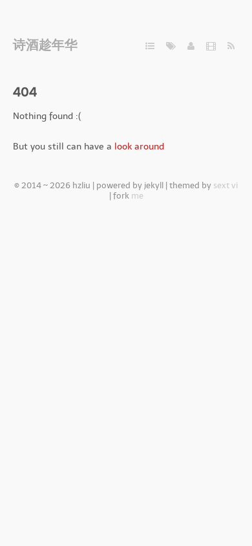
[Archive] (149, 46)
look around (139, 146)
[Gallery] (211, 46)
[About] (190, 46)
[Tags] (171, 46)
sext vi (225, 185)
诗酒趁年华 (45, 44)
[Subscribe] (231, 46)
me (137, 196)
